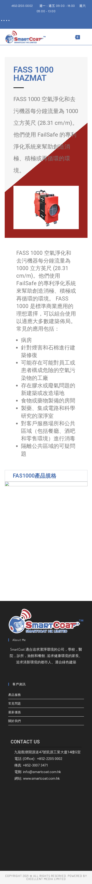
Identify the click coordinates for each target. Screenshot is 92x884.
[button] (46, 475)
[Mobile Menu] (84, 37)
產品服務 (14, 695)
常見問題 (14, 703)
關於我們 (14, 721)
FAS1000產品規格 (34, 476)
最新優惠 (14, 712)
